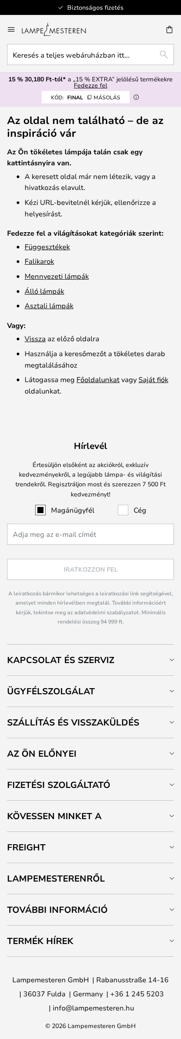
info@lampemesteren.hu (93, 1007)
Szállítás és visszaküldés (73, 722)
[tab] (90, 659)
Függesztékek (47, 246)
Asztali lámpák (49, 305)
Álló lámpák (44, 290)
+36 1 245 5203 (137, 993)
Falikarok (39, 261)
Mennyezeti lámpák (57, 276)
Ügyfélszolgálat (51, 691)
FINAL (85, 97)
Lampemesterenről (56, 878)
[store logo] (59, 29)
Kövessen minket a (54, 816)
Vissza (35, 338)
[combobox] (90, 54)
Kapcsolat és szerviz (60, 660)
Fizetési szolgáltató (58, 785)
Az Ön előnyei (41, 753)
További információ (57, 909)
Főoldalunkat (97, 379)
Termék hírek (40, 941)
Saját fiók (153, 379)
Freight (26, 847)
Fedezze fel (90, 85)
